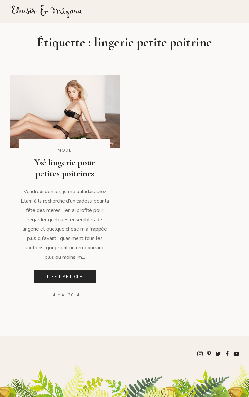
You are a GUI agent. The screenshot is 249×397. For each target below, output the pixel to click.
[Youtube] (236, 353)
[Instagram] (200, 353)
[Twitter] (218, 353)
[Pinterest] (209, 353)
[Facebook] (227, 353)
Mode (65, 150)
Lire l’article (65, 276)
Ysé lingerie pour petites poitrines (64, 168)
